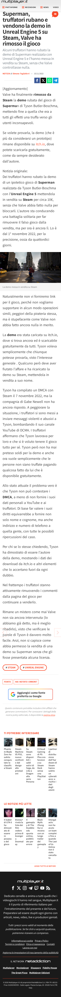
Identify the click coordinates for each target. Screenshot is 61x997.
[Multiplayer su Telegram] (31, 888)
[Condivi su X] (43, 80)
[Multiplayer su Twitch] (36, 888)
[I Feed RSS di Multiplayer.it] (48, 888)
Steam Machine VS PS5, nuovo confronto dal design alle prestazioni (19, 761)
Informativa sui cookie (22, 940)
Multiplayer (9, 967)
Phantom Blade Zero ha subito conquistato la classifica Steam (8, 759)
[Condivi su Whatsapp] (49, 80)
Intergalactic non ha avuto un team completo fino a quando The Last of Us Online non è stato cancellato (52, 838)
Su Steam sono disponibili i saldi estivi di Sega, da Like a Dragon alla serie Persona (30, 765)
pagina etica (49, 714)
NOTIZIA (6, 73)
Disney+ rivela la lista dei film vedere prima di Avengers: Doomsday (19, 832)
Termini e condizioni (15, 944)
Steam (10, 667)
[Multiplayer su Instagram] (25, 888)
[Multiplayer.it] (14, 1)
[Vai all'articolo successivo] (3, 632)
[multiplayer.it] (30, 881)
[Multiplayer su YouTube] (42, 888)
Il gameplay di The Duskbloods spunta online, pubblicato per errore (30, 832)
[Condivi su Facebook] (37, 80)
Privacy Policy (41, 940)
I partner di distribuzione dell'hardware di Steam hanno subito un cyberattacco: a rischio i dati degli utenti (52, 769)
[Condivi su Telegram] (55, 80)
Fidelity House (50, 967)
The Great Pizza (19, 972)
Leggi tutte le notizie (45, 866)
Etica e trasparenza (35, 944)
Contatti (51, 944)
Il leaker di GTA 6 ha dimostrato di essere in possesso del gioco (8, 832)
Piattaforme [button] (11, 7)
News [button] (46, 7)
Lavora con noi (30, 947)
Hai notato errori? (26, 681)
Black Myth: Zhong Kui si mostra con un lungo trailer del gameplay (41, 833)
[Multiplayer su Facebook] (13, 888)
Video (56, 7)
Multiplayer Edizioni (39, 972)
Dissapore (36, 967)
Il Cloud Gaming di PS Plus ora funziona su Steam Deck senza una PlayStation (41, 764)
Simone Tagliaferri (21, 73)
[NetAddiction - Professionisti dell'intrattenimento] (38, 961)
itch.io (40, 144)
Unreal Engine (33, 667)
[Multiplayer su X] (19, 888)
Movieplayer (22, 967)
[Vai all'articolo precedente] (57, 632)
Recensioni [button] (30, 7)
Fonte (7, 681)
